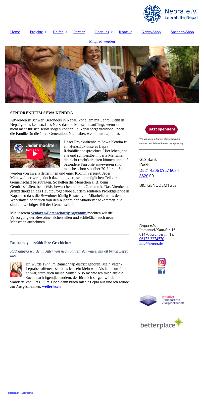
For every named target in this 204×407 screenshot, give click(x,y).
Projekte (36, 32)
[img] (102, 13)
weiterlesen (51, 286)
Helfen (58, 32)
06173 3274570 (151, 239)
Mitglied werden (102, 41)
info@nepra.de (151, 243)
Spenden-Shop (182, 32)
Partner (79, 32)
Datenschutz (27, 392)
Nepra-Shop (151, 32)
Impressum (13, 392)
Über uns (102, 32)
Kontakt (125, 32)
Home (15, 32)
